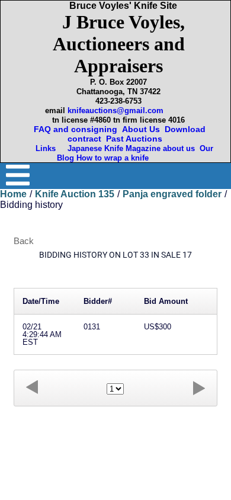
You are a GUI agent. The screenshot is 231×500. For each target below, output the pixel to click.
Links (47, 148)
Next (199, 387)
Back (24, 241)
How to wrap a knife (114, 157)
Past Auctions (136, 138)
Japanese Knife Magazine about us (129, 148)
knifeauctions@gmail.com (115, 110)
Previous (32, 387)
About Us (141, 129)
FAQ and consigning (74, 129)
